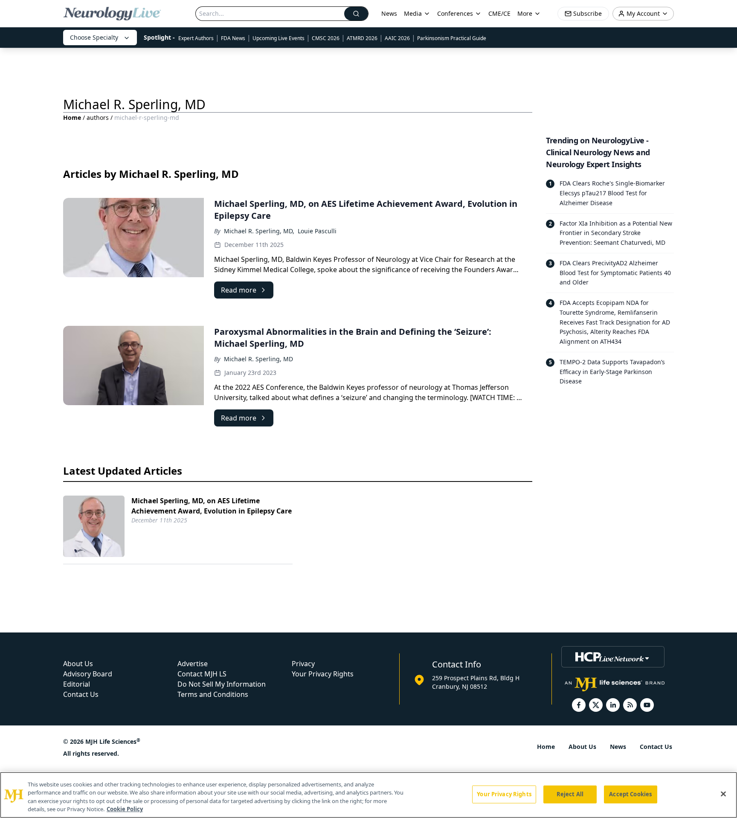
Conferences (455, 13)
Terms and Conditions (212, 694)
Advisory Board (87, 674)
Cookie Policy (125, 809)
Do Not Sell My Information (221, 684)
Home (72, 117)
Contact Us (81, 694)
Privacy (303, 663)
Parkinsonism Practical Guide (451, 38)
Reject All (570, 794)
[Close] (723, 793)
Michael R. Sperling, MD (258, 359)
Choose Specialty (94, 37)
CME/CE (499, 13)
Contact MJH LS (201, 674)
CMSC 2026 (325, 38)
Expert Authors (196, 38)
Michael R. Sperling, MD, (259, 231)
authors (98, 117)
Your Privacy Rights (323, 674)
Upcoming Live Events (278, 38)
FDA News (233, 38)
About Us (78, 663)
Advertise (192, 663)
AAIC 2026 (397, 38)
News (389, 13)
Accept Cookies (630, 794)
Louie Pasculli (317, 231)
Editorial (76, 684)
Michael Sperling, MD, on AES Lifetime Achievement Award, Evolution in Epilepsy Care (211, 506)
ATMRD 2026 (362, 38)
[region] (368, 795)
